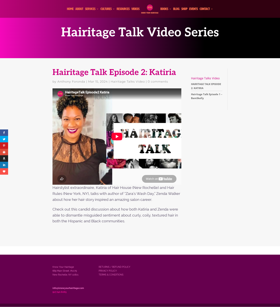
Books (164, 9)
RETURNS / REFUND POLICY (114, 267)
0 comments (158, 81)
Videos (135, 9)
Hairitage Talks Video (128, 81)
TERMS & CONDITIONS (111, 274)
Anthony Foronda (71, 81)
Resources (123, 9)
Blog (176, 9)
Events (193, 9)
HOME (70, 9)
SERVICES (90, 9)
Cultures (106, 9)
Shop (184, 9)
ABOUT (79, 9)
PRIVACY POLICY (108, 271)
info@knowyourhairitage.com (68, 288)
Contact (205, 9)
